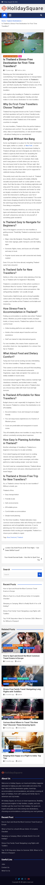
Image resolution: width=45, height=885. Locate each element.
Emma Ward (22, 728)
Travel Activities (29, 648)
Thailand (20, 537)
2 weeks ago (9, 661)
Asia (20, 56)
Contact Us (5, 867)
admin (19, 661)
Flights (21, 681)
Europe (27, 645)
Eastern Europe (18, 645)
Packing (6, 684)
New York (29, 146)
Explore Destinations (10, 56)
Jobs (3, 864)
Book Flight (12, 678)
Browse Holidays (23, 678)
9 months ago (9, 728)
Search (40, 574)
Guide (20, 648)
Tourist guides (8, 717)
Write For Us (6, 871)
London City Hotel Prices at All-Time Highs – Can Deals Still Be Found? (22, 549)
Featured (14, 537)
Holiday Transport (31, 681)
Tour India (7, 750)
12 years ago (9, 70)
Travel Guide (8, 645)
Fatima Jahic (21, 70)
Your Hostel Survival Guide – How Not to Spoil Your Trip (22, 558)
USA (37, 717)
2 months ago (9, 694)
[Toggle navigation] (10, 15)
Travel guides (8, 650)
